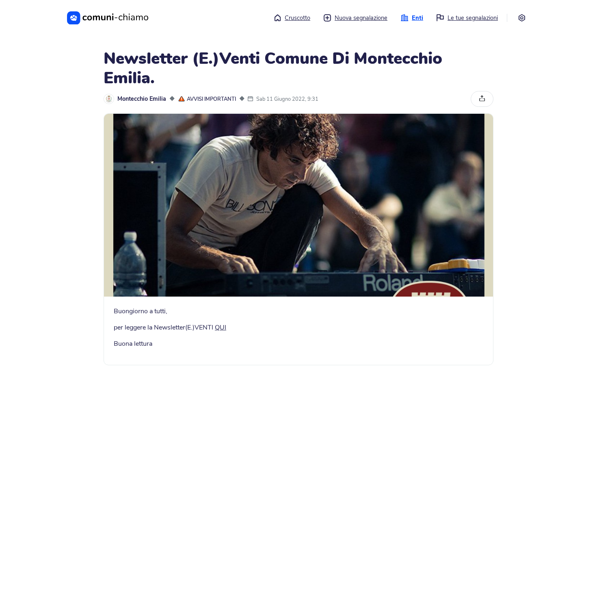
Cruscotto (297, 18)
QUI (220, 327)
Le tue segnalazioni (473, 18)
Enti (417, 18)
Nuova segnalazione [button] (361, 18)
